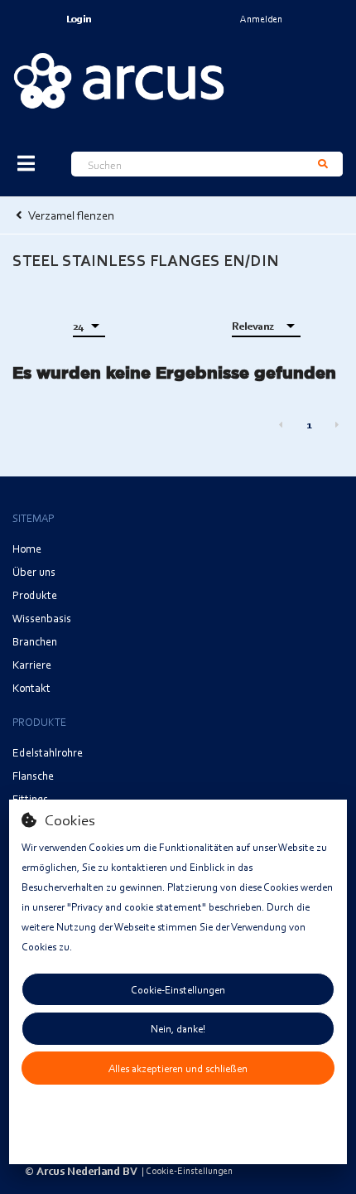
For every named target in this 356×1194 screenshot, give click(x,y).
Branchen (34, 641)
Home (26, 548)
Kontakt (31, 687)
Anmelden (261, 18)
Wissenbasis (41, 618)
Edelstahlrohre (47, 752)
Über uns (33, 571)
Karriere (31, 664)
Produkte (34, 594)
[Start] (118, 80)
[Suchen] (323, 164)
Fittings (30, 798)
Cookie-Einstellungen (178, 989)
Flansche (33, 775)
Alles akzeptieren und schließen (178, 1068)
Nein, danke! (178, 1028)
